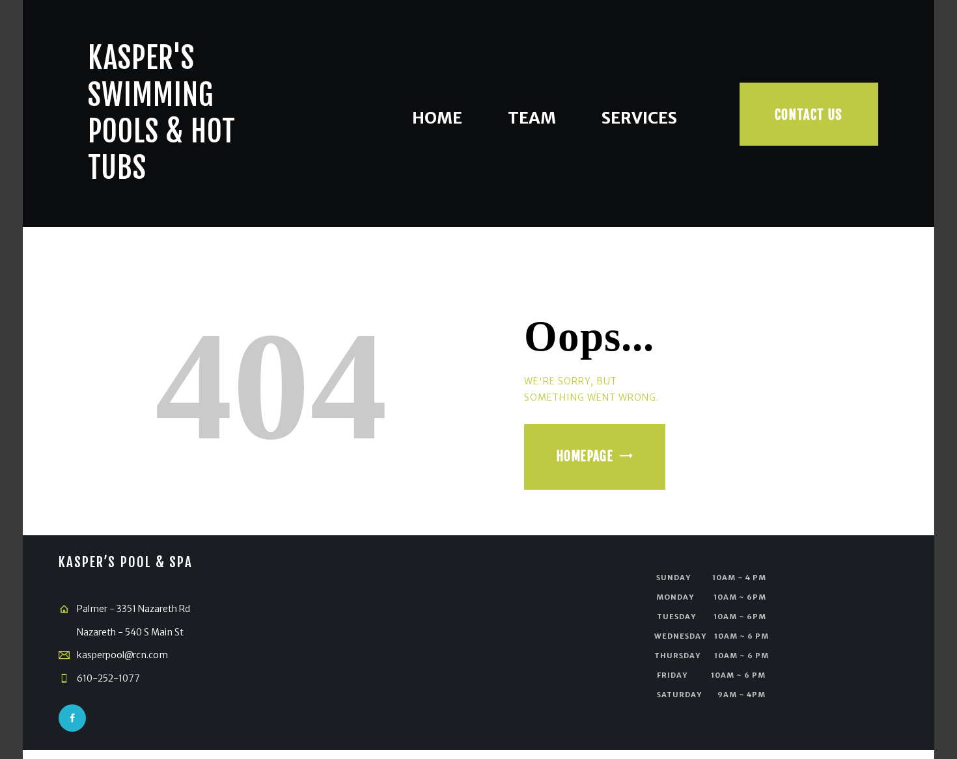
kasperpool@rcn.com (122, 655)
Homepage (585, 456)
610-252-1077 (108, 678)
